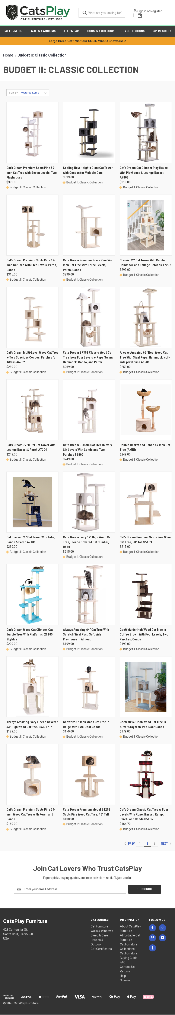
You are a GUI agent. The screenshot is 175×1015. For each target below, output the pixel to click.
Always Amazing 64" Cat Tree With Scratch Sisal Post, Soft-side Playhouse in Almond (86, 634)
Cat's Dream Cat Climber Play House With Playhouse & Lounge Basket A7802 (144, 172)
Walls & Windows (43, 31)
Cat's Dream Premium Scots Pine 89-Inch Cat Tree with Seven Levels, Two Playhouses (31, 172)
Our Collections (133, 31)
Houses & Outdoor (100, 31)
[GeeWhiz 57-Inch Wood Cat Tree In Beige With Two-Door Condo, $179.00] (89, 686)
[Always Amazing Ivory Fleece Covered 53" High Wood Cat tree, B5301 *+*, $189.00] (32, 686)
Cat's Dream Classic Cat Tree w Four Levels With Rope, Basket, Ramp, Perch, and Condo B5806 (144, 814)
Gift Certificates (101, 949)
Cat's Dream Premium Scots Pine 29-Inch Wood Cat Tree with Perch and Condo (30, 814)
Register (156, 11)
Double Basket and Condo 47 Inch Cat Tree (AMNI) (145, 447)
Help (123, 976)
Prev (131, 843)
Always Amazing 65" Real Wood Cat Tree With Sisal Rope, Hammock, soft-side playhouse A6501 (145, 357)
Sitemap (125, 980)
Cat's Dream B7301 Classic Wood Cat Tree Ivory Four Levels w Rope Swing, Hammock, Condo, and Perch (88, 357)
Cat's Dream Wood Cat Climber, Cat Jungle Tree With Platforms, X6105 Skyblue (29, 634)
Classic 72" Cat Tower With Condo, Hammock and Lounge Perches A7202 (145, 262)
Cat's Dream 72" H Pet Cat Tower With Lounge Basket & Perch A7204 (30, 447)
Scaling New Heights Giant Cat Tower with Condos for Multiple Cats (88, 170)
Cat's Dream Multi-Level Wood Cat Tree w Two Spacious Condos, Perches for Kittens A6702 (32, 357)
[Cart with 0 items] (139, 15)
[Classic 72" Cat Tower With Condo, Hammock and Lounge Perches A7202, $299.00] (146, 225)
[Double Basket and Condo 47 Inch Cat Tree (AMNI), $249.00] (146, 409)
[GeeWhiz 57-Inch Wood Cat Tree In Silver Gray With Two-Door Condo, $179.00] (146, 686)
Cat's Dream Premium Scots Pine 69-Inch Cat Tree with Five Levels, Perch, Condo (31, 265)
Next (164, 843)
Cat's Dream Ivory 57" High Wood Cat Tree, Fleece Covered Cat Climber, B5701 (87, 542)
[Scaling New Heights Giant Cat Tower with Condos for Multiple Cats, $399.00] (89, 132)
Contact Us (127, 967)
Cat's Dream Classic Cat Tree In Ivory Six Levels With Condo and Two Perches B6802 (87, 450)
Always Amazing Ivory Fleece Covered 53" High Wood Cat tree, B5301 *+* (32, 724)
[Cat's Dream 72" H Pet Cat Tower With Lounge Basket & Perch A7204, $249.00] (32, 409)
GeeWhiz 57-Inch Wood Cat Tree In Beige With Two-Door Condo (86, 724)
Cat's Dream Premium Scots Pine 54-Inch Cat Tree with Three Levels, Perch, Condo (87, 265)
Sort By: (13, 92)
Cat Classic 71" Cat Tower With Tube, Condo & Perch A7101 (30, 539)
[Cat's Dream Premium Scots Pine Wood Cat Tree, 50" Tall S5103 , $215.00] (146, 502)
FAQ (122, 962)
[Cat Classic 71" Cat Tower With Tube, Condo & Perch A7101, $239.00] (32, 502)
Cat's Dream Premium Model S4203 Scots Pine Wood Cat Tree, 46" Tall (86, 812)
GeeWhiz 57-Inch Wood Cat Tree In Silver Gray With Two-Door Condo (143, 724)
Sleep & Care (71, 31)
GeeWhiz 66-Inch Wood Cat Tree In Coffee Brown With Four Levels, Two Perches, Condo (144, 634)
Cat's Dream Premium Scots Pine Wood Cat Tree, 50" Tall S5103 (146, 539)
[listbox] (34, 92)
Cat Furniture (13, 31)
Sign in (141, 11)
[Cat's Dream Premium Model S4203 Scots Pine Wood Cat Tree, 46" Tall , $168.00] (89, 774)
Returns (125, 971)
